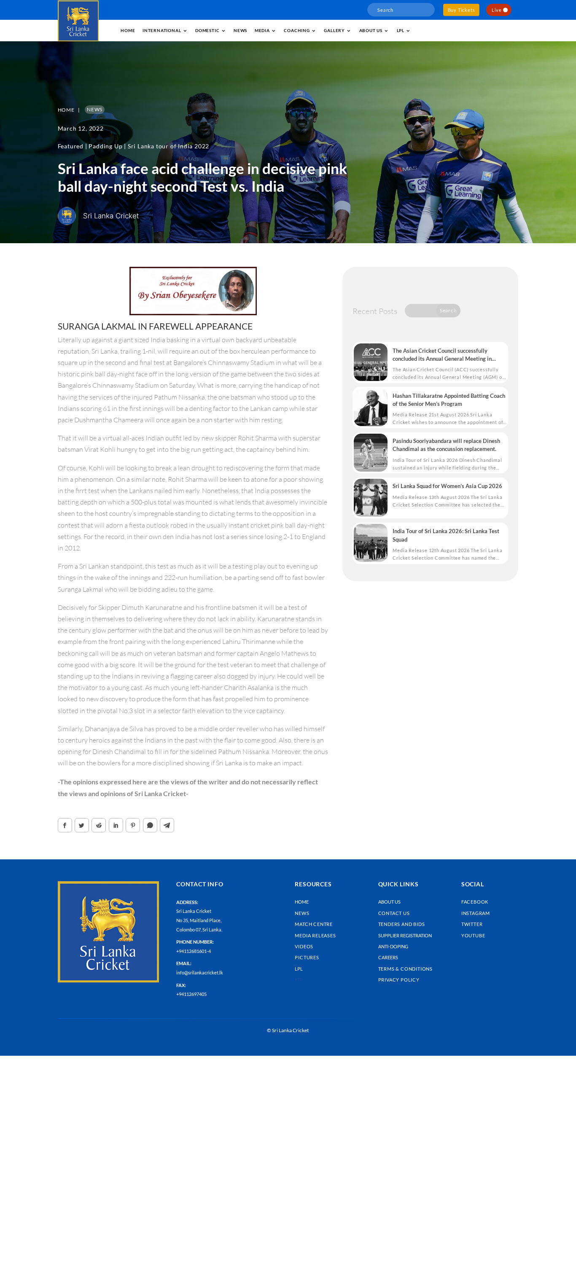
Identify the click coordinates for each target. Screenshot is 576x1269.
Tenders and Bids (401, 924)
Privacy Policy (399, 979)
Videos (304, 946)
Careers (388, 957)
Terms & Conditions (405, 968)
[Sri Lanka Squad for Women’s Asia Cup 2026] (371, 498)
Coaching (297, 30)
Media (262, 30)
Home (128, 30)
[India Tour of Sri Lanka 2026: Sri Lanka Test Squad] (371, 543)
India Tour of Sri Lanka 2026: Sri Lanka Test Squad (446, 535)
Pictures (307, 957)
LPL (400, 30)
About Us (389, 901)
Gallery (334, 30)
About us (370, 30)
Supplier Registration (405, 935)
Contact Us (394, 913)
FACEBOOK (474, 901)
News (240, 30)
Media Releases (315, 935)
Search (448, 310)
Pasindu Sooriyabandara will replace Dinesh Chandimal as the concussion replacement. (446, 444)
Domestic (207, 30)
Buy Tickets (461, 10)
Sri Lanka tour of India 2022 (168, 146)
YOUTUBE (473, 935)
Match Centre (314, 924)
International (162, 30)
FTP (299, 979)
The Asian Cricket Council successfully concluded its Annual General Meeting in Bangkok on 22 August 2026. (442, 355)
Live (497, 10)
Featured (70, 146)
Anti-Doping (393, 946)
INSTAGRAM (475, 913)
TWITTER (472, 924)
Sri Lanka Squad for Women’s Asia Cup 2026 (447, 486)
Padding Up (105, 146)
